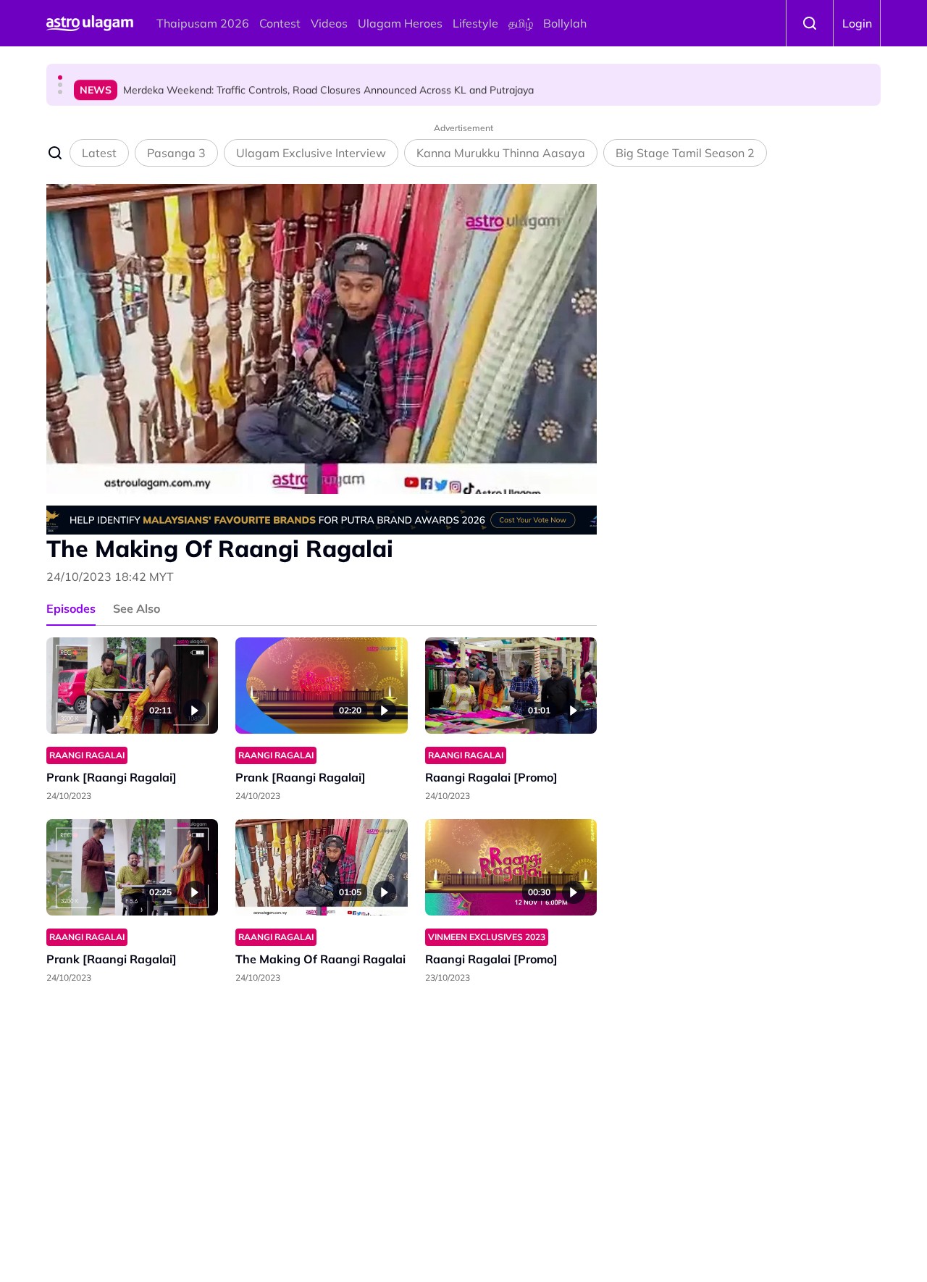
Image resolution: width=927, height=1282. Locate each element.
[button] (60, 77)
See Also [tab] (136, 608)
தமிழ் (520, 23)
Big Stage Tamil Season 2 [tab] (685, 153)
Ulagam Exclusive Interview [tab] (311, 153)
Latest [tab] (99, 153)
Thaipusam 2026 (202, 23)
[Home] (89, 23)
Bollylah (565, 23)
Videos (329, 23)
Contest (280, 23)
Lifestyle (475, 23)
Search (810, 23)
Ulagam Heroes (400, 23)
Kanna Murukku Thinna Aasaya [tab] (500, 153)
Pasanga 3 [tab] (176, 153)
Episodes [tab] (71, 608)
